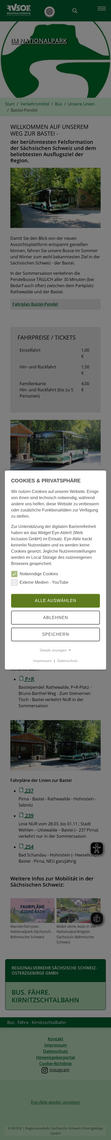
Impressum (42, 661)
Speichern (55, 634)
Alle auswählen (55, 600)
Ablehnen (55, 617)
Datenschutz (67, 661)
